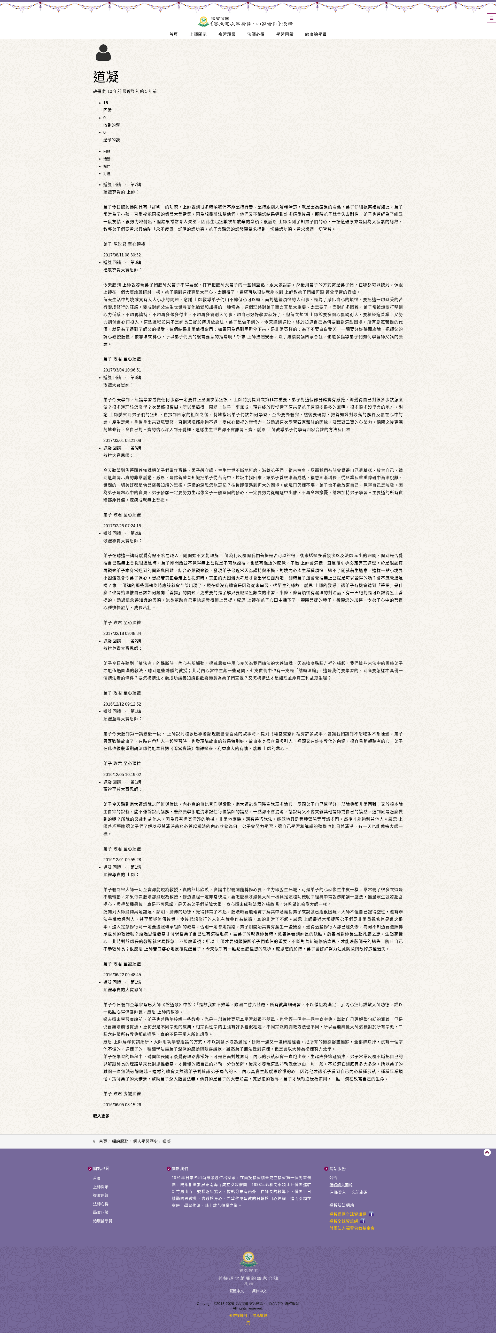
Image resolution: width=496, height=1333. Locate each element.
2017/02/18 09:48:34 (122, 633)
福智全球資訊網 (343, 1221)
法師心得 (256, 34)
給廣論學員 (316, 34)
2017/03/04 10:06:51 (122, 370)
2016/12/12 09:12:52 (122, 704)
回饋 (107, 151)
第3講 (135, 262)
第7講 (135, 184)
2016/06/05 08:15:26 (122, 1105)
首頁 (173, 34)
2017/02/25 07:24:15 (122, 526)
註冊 (333, 1192)
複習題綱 (227, 34)
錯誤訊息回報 (341, 1185)
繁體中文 (237, 1291)
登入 (342, 1192)
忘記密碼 (359, 1192)
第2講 (135, 533)
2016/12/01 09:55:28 (122, 860)
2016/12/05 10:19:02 (122, 774)
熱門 (107, 166)
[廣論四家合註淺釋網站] (245, 20)
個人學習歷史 (145, 1141)
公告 (333, 1177)
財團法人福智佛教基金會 (352, 1228)
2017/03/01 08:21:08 (122, 440)
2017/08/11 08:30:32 (122, 255)
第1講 (135, 711)
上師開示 (198, 34)
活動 (107, 159)
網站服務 (120, 1141)
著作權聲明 (238, 1315)
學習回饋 (285, 34)
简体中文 (259, 1291)
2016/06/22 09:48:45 (122, 975)
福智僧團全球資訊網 (348, 1214)
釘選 (107, 174)
